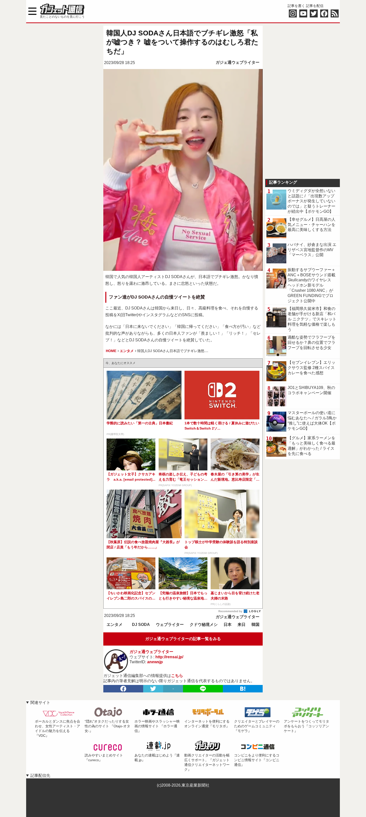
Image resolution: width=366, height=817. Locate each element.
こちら (177, 675)
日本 (228, 624)
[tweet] (153, 688)
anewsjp (155, 662)
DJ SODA (141, 624)
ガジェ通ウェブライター (237, 62)
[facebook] (123, 688)
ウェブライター (170, 624)
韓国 (255, 624)
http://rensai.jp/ (169, 657)
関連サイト (40, 702)
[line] (203, 688)
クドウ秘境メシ (204, 624)
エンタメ (114, 624)
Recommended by (230, 611)
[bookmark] (243, 688)
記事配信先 (40, 775)
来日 (241, 624)
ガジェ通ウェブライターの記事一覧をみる (183, 639)
